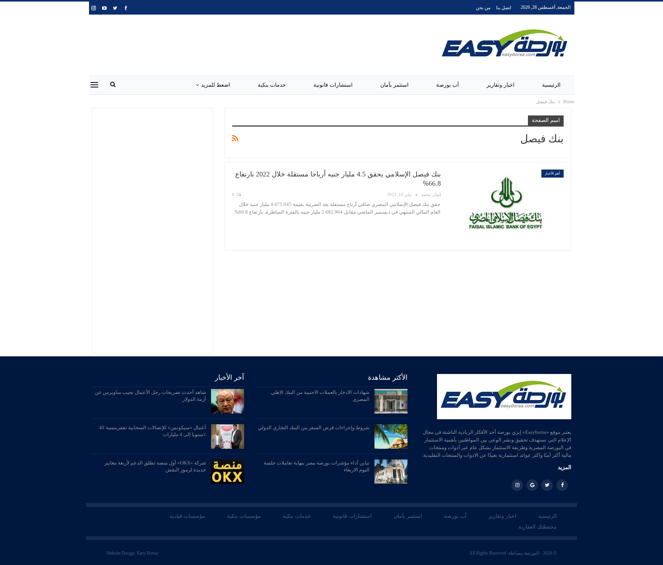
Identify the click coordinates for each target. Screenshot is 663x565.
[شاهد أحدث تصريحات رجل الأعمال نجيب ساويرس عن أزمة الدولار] (227, 401)
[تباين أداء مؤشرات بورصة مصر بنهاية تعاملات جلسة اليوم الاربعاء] (390, 472)
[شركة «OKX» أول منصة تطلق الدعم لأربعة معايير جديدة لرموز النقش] (227, 472)
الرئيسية (551, 85)
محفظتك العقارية (537, 527)
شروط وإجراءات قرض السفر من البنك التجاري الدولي (313, 427)
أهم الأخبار (552, 173)
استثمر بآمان (394, 85)
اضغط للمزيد (215, 85)
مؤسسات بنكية (244, 516)
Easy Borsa (147, 553)
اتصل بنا (503, 7)
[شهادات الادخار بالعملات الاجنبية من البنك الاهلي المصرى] (390, 401)
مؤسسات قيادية (187, 516)
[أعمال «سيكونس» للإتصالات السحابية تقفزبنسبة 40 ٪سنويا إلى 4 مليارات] (227, 436)
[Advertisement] (249, 43)
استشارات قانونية (333, 85)
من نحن (483, 7)
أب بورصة (447, 85)
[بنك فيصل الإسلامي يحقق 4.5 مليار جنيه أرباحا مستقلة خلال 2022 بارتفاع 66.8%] (506, 206)
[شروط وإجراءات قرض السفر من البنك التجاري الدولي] (390, 436)
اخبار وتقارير (501, 85)
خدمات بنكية (272, 85)
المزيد (564, 467)
